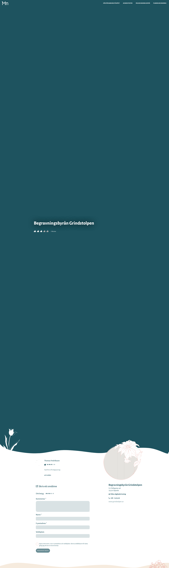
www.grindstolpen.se (116, 502)
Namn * (39, 515)
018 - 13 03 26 (115, 498)
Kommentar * (41, 499)
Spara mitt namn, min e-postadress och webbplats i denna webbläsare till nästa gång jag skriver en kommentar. (63, 544)
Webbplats (40, 532)
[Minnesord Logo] (5, 3)
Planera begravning (159, 3)
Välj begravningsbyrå (143, 3)
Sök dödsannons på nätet (111, 3)
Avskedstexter (127, 3)
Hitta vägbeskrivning (118, 494)
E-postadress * (41, 523)
